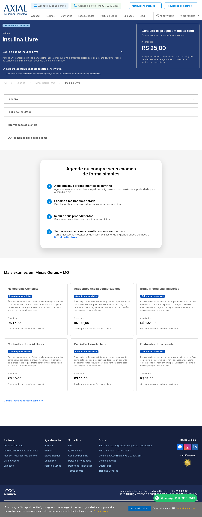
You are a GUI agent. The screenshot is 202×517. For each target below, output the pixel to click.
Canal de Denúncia (78, 455)
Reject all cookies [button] (161, 508)
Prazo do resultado (20, 111)
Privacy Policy (101, 511)
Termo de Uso (75, 470)
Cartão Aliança (11, 460)
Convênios (50, 460)
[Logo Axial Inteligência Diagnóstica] (15, 11)
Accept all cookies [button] (139, 508)
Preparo (13, 99)
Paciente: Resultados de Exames (21, 450)
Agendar (49, 445)
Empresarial (105, 465)
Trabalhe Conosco (108, 470)
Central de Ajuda (107, 460)
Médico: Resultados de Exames (20, 455)
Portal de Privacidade (79, 460)
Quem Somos (75, 450)
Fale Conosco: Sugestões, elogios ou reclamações (125, 445)
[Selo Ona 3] (187, 463)
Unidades (9, 465)
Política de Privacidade (80, 465)
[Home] (5, 82)
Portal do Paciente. (66, 237)
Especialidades (52, 455)
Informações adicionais (22, 124)
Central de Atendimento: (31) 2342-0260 (120, 455)
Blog (70, 445)
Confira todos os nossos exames (22, 400)
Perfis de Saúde (53, 465)
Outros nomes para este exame (27, 137)
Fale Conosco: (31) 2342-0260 (115, 450)
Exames (49, 450)
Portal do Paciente (13, 445)
